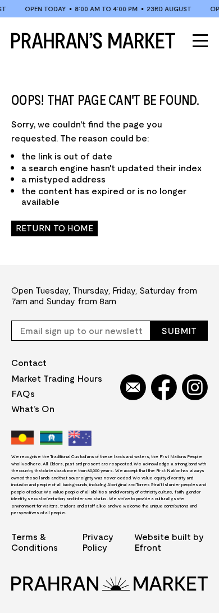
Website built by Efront (169, 541)
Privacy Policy (97, 541)
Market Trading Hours (56, 378)
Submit (179, 330)
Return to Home (54, 228)
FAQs (23, 393)
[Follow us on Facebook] (164, 388)
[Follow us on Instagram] (195, 388)
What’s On (32, 408)
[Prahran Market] (93, 40)
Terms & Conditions (34, 541)
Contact (29, 362)
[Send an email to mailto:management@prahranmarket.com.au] (133, 388)
